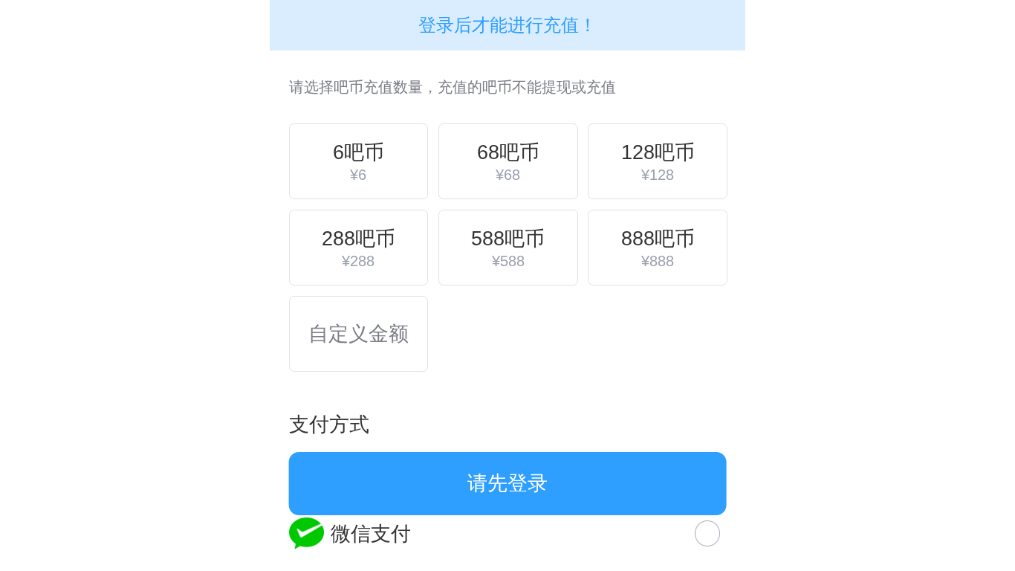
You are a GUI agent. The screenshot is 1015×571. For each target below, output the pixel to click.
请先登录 (507, 482)
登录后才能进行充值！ (507, 25)
